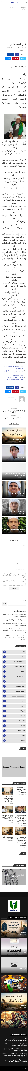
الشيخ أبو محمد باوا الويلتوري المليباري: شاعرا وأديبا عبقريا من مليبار (7, 817)
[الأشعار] (14, 1001)
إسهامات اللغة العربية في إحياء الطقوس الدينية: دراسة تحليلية (8, 799)
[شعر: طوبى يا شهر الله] (14, 489)
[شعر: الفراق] (14, 453)
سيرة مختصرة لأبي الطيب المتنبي (8, 838)
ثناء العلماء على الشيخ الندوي (13, 620)
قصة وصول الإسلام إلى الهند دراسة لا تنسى (14, 876)
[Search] (1, 2)
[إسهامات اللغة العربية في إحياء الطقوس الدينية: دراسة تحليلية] (7, 791)
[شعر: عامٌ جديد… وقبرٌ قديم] (14, 507)
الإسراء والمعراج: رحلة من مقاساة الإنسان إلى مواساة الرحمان (13, 372)
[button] (3, 877)
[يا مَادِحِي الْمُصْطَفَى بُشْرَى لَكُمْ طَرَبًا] (14, 525)
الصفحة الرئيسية (22, 7)
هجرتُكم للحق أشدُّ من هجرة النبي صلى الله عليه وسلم (13, 367)
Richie (24, 620)
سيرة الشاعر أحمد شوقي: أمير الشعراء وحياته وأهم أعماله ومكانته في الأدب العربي (14, 1061)
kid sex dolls (23, 615)
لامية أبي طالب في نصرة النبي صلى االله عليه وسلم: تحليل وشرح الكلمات (14, 1044)
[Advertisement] (14, 25)
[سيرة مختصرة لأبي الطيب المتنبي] (7, 831)
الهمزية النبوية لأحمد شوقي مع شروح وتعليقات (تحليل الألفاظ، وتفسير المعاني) (16, 1039)
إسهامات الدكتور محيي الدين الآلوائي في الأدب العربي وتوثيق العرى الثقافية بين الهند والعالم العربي (20, 819)
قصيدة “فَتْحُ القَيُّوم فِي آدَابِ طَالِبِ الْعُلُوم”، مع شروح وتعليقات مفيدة (15, 379)
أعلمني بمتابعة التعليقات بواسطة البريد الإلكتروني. (14, 581)
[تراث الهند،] (14, 965)
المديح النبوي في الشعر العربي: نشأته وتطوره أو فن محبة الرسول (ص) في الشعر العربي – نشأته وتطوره (14, 1055)
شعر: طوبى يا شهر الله (18, 493)
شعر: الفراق (21, 457)
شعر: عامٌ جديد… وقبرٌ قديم (17, 511)
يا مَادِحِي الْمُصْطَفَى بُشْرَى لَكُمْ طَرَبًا (14, 529)
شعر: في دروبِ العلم (19, 439)
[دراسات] (14, 928)
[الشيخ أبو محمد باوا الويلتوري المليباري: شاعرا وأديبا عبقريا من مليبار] (7, 809)
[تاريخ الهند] (14, 983)
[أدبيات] (14, 1019)
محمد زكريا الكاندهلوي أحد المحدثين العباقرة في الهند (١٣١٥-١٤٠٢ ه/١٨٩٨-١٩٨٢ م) (14, 630)
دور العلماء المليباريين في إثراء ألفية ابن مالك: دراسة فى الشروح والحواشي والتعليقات (20, 841)
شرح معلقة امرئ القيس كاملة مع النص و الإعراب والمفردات (14, 615)
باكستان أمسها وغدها (18, 375)
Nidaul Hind (21, 48)
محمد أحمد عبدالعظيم (21, 636)
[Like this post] (16, 54)
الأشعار (13, 7)
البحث (24, 600)
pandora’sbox (23, 623)
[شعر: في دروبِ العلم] (14, 436)
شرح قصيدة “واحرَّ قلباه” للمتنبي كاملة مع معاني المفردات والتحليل (15, 1049)
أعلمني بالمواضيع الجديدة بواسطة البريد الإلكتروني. (14, 585)
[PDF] (14, 946)
